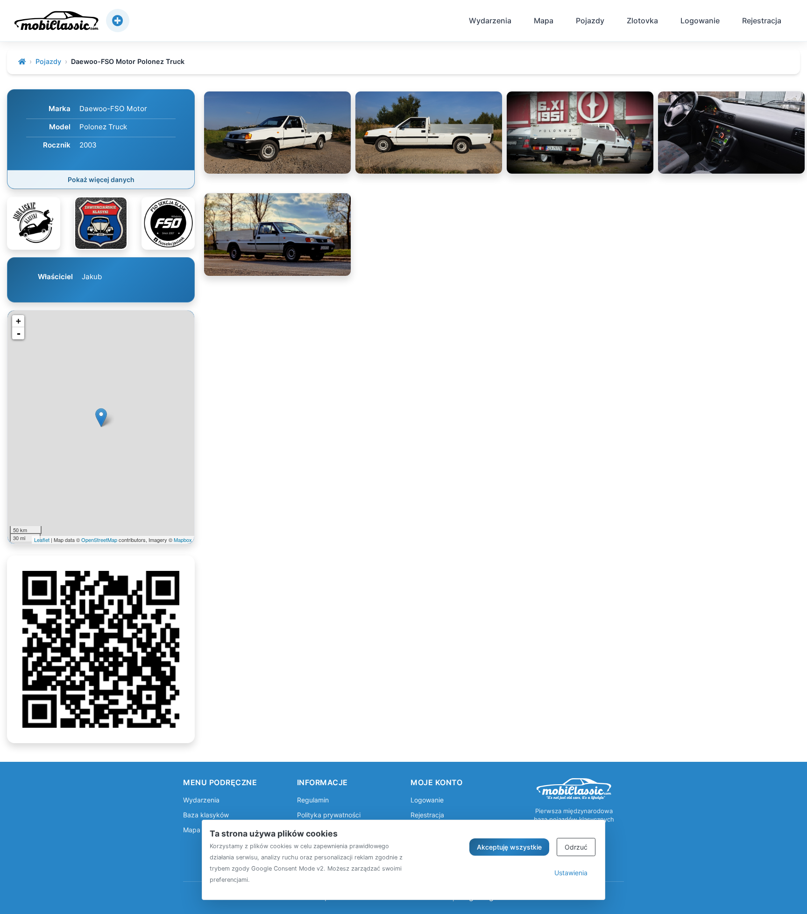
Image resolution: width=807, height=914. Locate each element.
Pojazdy (590, 20)
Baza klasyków (206, 815)
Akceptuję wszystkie (509, 847)
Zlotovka (642, 20)
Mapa (543, 20)
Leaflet (42, 539)
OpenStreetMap (99, 539)
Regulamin (313, 800)
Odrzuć (576, 847)
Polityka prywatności (329, 815)
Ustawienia (571, 873)
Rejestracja (761, 20)
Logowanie (700, 20)
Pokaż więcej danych (101, 179)
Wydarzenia (490, 20)
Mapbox (183, 539)
